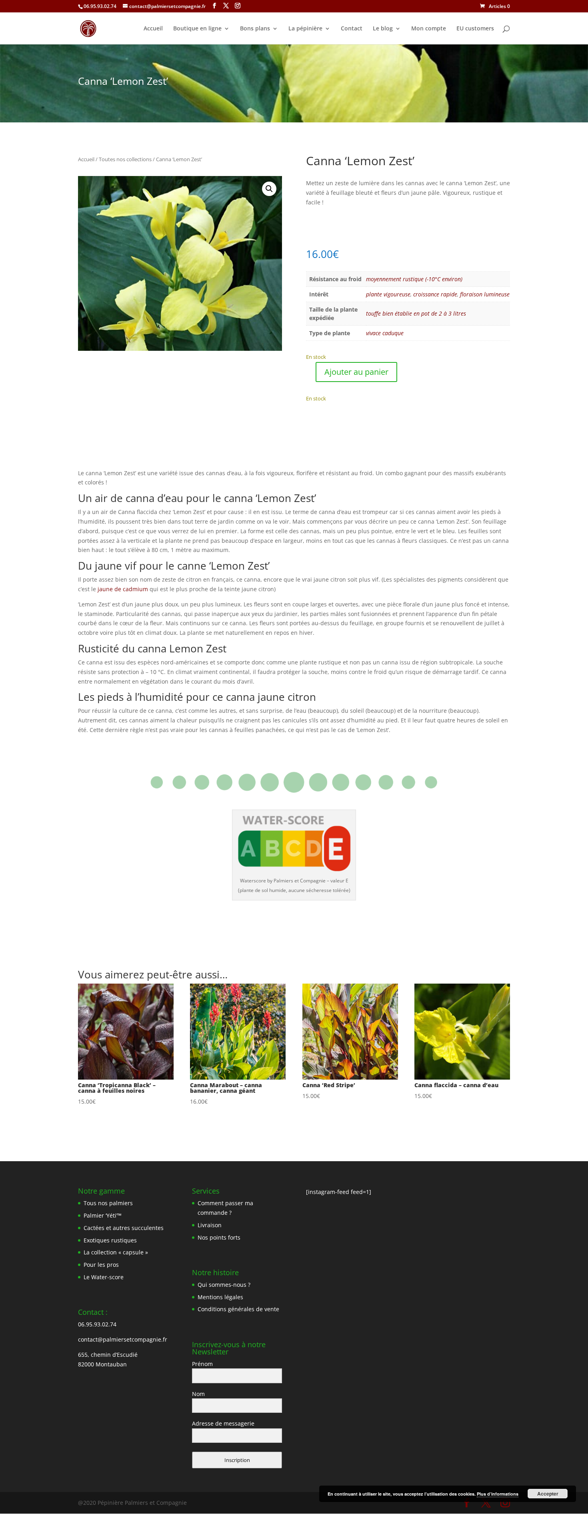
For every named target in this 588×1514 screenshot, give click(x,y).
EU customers (475, 29)
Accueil (153, 29)
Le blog (383, 29)
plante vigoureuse (388, 294)
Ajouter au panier (356, 371)
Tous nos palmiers (108, 1203)
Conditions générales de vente (238, 1309)
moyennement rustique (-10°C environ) (414, 279)
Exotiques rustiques (110, 1240)
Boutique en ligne (197, 29)
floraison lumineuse (485, 294)
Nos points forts (219, 1237)
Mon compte (428, 29)
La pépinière (305, 29)
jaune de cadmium (122, 589)
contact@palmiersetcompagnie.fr (122, 1339)
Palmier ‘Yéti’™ (103, 1215)
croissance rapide (435, 294)
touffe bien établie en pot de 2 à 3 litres (416, 313)
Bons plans (255, 29)
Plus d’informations (497, 1494)
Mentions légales (220, 1297)
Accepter (547, 1493)
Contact (351, 29)
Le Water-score (104, 1277)
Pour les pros (101, 1264)
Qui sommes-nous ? (224, 1284)
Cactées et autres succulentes (124, 1228)
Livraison (210, 1225)
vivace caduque (385, 333)
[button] (269, 189)
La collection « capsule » (116, 1252)
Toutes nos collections (125, 159)
